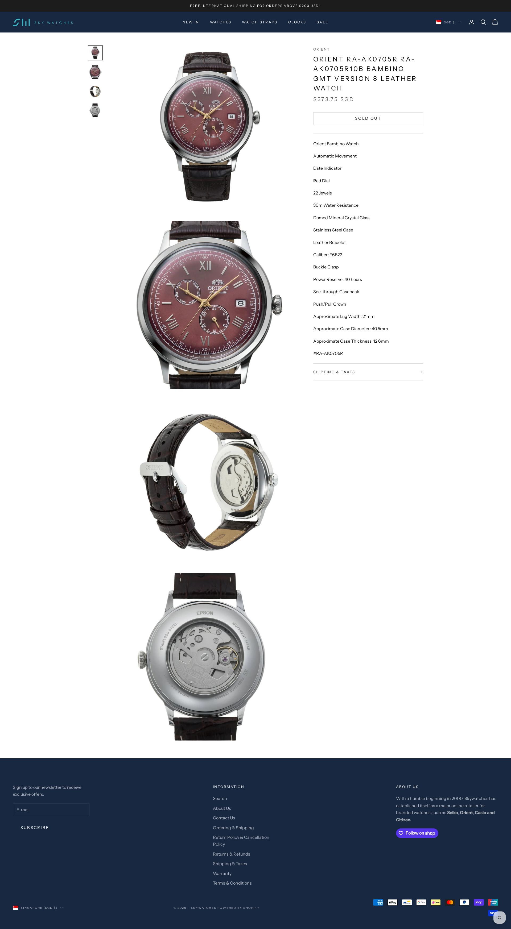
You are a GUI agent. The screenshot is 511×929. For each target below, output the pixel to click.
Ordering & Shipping (233, 827)
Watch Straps (260, 22)
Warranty (222, 873)
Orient (321, 49)
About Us (222, 808)
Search (220, 798)
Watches (221, 22)
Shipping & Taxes (230, 863)
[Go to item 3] (95, 91)
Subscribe (34, 827)
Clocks (297, 22)
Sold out (368, 118)
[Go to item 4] (95, 110)
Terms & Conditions (232, 883)
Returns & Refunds (231, 854)
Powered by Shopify (238, 908)
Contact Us (224, 817)
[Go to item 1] (95, 52)
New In (191, 22)
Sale (322, 22)
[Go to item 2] (95, 72)
